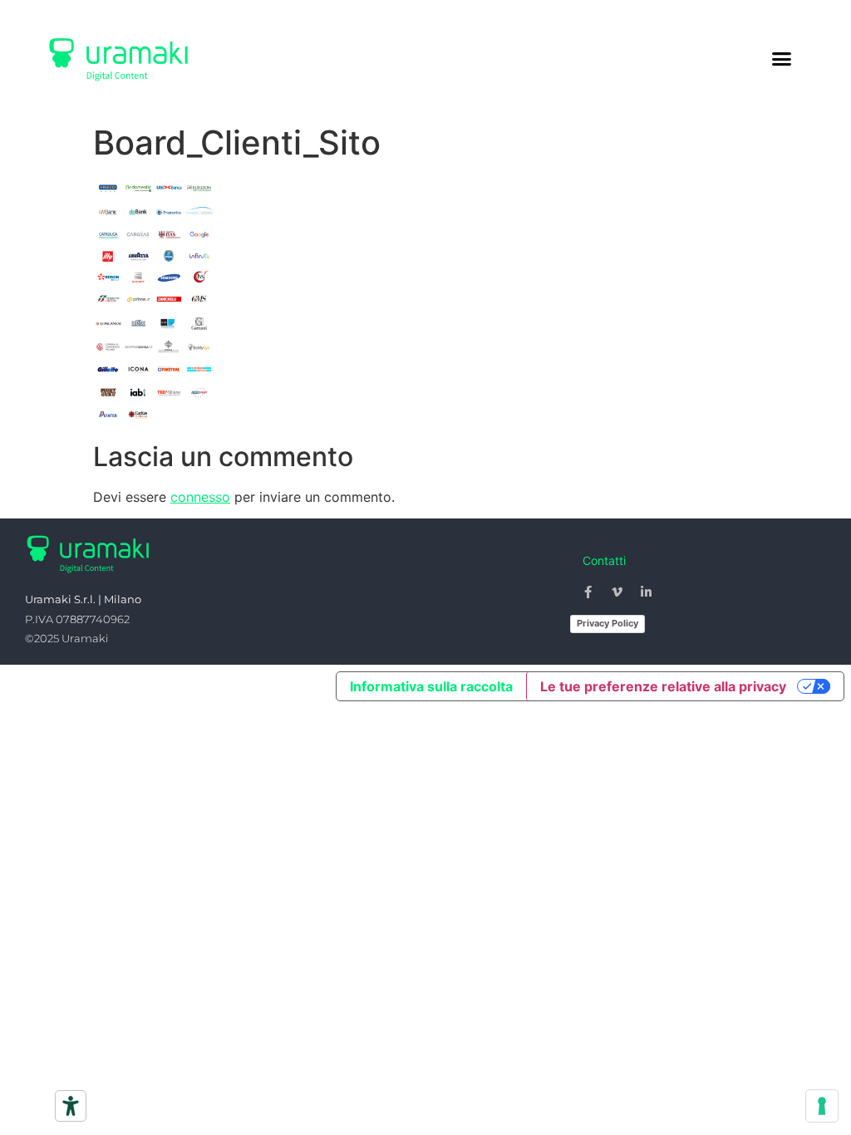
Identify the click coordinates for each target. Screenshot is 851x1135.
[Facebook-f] (588, 591)
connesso (200, 497)
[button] (782, 58)
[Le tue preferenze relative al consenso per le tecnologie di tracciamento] (822, 1106)
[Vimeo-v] (617, 591)
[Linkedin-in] (646, 591)
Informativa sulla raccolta (431, 686)
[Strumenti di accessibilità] (70, 1106)
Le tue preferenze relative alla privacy (663, 686)
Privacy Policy (607, 623)
